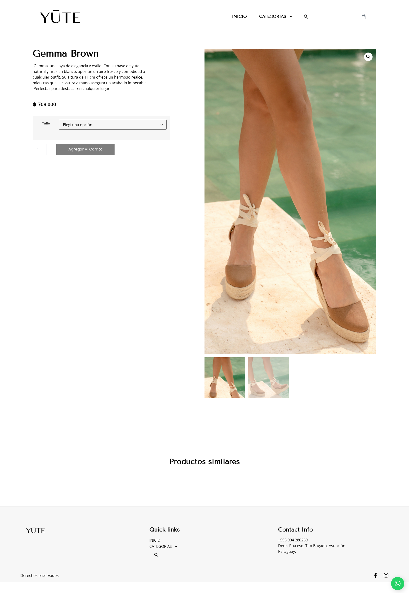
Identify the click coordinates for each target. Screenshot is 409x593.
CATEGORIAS (272, 16)
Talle (46, 123)
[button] (306, 16)
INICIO (239, 16)
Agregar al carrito (85, 149)
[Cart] (363, 16)
